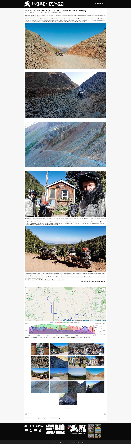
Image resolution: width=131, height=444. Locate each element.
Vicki (60, 12)
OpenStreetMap (70, 320)
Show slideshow (68, 408)
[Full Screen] (27, 294)
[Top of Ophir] (77, 349)
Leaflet (64, 320)
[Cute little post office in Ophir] (65, 194)
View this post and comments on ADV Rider (92, 281)
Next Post (30, 413)
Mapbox (104, 320)
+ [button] (27, 289)
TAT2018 (55, 12)
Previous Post (99, 413)
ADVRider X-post (42, 418)
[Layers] (103, 289)
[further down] (65, 144)
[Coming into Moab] (77, 374)
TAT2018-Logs (57, 418)
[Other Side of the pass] (59, 362)
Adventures (38, 12)
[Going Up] (59, 349)
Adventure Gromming (33, 418)
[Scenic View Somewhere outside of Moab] (65, 249)
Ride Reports (48, 12)
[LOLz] (40, 349)
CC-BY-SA (96, 320)
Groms (43, 12)
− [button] (27, 291)
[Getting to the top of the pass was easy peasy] (65, 46)
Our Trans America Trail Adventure (76, 433)
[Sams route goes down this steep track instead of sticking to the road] (59, 374)
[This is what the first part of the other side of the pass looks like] (65, 95)
